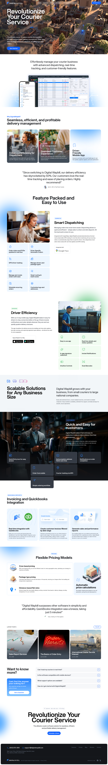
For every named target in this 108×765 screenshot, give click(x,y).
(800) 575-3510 (14, 747)
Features (74, 747)
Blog (86, 747)
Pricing (80, 747)
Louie (94, 760)
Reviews (92, 747)
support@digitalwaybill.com (34, 747)
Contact (99, 747)
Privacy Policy (44, 760)
